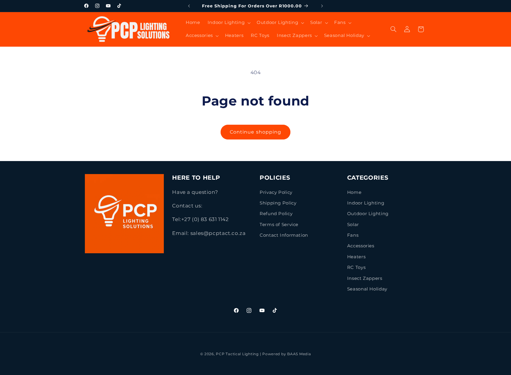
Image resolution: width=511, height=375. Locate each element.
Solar (353, 224)
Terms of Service (279, 224)
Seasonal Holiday (367, 289)
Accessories (360, 246)
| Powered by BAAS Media (285, 354)
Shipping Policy (278, 203)
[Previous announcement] (188, 6)
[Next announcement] (322, 6)
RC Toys (356, 267)
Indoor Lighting (365, 203)
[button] (228, 22)
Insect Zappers (364, 278)
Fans (353, 235)
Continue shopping (255, 132)
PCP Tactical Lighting (237, 354)
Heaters (356, 256)
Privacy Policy (276, 192)
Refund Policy (276, 213)
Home (354, 192)
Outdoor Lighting (368, 213)
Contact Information (284, 235)
